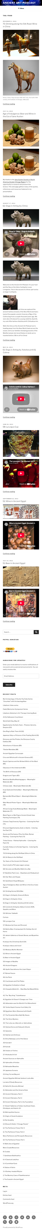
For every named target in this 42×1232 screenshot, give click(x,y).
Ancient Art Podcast (19, 2)
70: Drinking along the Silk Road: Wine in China (19, 853)
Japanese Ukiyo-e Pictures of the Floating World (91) (21, 735)
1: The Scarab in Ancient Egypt (13, 1179)
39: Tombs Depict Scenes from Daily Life (17, 1007)
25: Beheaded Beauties (11, 1066)
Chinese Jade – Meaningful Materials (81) (17, 786)
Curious (5, 917)
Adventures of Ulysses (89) (12, 745)
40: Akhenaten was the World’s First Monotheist (19, 1003)
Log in (5, 1191)
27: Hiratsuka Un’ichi (10, 1054)
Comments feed (8, 1199)
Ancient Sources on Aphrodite (13, 1058)
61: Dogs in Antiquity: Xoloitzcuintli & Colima (18, 903)
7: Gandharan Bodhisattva (12, 1155)
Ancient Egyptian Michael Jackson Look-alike (18, 1078)
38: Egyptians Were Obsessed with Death (17, 1011)
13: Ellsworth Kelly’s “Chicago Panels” (16, 1124)
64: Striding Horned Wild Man (13, 891)
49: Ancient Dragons (10, 965)
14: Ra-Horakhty (8, 1120)
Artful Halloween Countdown (13, 717)
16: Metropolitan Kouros (11, 1112)
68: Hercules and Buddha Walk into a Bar (17, 869)
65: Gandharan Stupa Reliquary (13, 881)
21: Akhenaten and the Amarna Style (15, 1090)
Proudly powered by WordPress (13, 1227)
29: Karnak (6, 1047)
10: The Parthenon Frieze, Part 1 (14, 1140)
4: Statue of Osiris (9, 1167)
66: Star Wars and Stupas (11, 877)
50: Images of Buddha (10, 961)
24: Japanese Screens (10, 1070)
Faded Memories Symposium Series (15, 709)
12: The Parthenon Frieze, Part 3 (14, 1128)
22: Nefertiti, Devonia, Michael (13, 1086)
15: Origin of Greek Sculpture (13, 1116)
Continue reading (9, 104)
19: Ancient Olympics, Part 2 (12, 1098)
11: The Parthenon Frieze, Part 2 (13, 1132)
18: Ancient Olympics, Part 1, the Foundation (18, 1102)
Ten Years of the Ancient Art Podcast (15, 861)
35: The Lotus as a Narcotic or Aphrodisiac (17, 1023)
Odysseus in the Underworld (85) (14, 768)
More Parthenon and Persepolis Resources (17, 1136)
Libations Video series (10, 705)
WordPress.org (8, 1203)
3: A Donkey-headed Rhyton (12, 1171)
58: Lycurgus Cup (10, 427)
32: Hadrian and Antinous (11, 1035)
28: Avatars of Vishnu (10, 1051)
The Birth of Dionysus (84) (12, 772)
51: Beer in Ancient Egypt (14, 563)
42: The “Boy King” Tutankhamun (14, 995)
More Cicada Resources (11, 1148)
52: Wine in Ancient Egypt (14, 501)
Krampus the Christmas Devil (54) (14, 942)
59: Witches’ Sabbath (10, 913)
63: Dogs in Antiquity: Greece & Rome (16, 895)
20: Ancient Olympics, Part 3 (12, 1094)
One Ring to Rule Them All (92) (13, 731)
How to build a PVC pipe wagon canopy (16, 865)
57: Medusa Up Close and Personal (15, 925)
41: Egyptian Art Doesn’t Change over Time (17, 999)
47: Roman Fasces (9, 973)
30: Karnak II (7, 1043)
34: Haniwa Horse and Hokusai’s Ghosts (16, 1027)
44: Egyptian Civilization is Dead (14, 985)
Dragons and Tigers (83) (11, 775)
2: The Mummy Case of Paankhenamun (16, 1175)
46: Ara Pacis (7, 977)
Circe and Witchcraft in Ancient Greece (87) (18, 757)
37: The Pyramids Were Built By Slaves (16, 1015)
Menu (22, 8)
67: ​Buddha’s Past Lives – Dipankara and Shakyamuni (21, 873)
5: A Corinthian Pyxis (10, 1163)
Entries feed (7, 1195)
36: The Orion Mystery (10, 1019)
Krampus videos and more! (12, 946)
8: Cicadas (6, 1152)
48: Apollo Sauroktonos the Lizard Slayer (17, 969)
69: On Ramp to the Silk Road (13, 857)
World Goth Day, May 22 (11, 721)
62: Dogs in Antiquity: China (15, 206)
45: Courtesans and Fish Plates (13, 981)
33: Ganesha (7, 1031)
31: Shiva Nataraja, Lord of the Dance (15, 1039)
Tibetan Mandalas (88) (10, 749)
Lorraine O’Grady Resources (12, 1082)
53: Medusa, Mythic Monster (13, 950)
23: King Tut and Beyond (11, 1074)
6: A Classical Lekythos (11, 1159)
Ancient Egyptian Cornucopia (13, 753)
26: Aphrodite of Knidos (11, 1062)
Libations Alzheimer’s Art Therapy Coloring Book (19, 713)
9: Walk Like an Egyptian (11, 1144)
